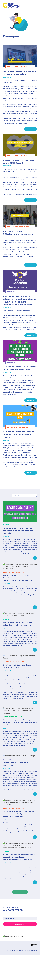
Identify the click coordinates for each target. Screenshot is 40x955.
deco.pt (34, 949)
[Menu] (35, 5)
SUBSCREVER (20, 924)
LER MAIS (30, 129)
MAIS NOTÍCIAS (20, 892)
